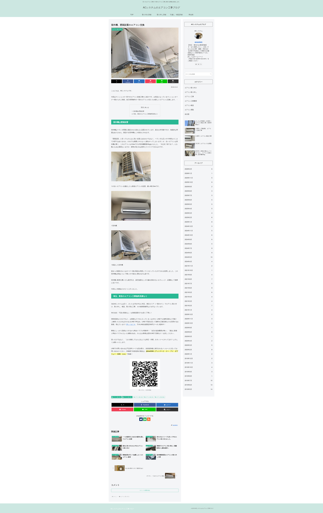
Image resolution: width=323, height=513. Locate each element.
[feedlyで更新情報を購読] (145, 419)
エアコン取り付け (117, 397)
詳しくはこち (130, 324)
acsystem (198, 42)
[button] (173, 81)
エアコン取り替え (161, 397)
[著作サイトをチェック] (141, 419)
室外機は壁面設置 (138, 111)
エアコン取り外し (128, 397)
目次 (142, 107)
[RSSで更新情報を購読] (148, 419)
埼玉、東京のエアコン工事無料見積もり (145, 114)
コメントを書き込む (145, 490)
